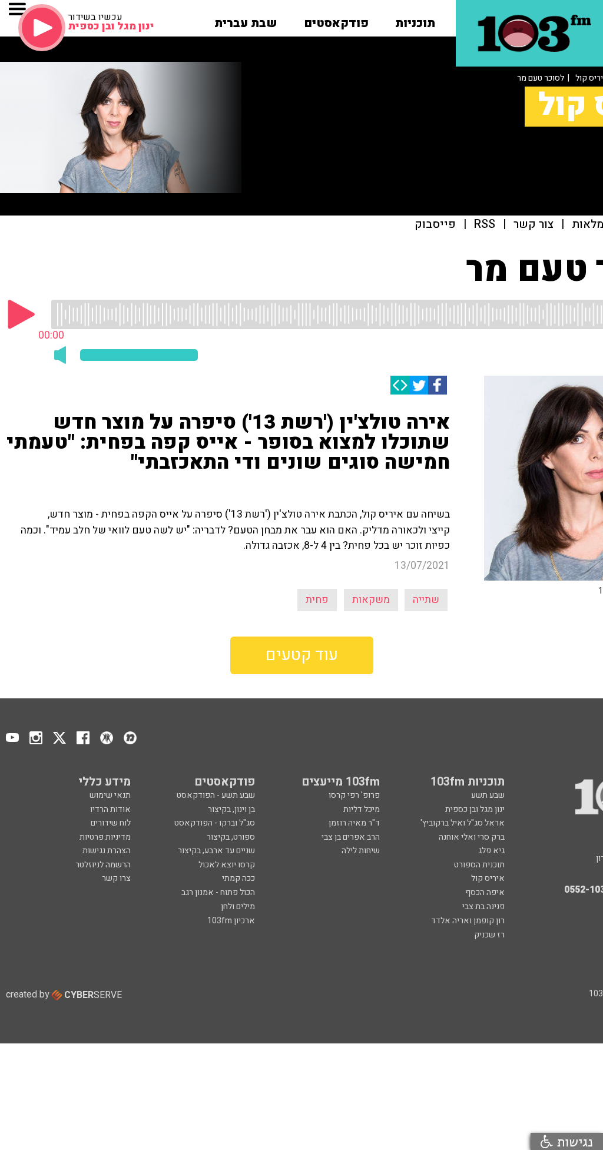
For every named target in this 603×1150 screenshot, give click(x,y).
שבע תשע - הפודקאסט (216, 795)
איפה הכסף (485, 892)
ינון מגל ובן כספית (475, 809)
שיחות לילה (361, 850)
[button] (415, 19)
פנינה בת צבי (483, 906)
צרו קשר (116, 878)
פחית (317, 599)
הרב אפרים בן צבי (351, 837)
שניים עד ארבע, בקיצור (216, 850)
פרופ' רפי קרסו (354, 795)
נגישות (573, 1141)
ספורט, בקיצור (231, 837)
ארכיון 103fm (231, 920)
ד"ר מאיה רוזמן (354, 822)
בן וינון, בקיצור (231, 809)
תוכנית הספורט (479, 864)
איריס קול (488, 878)
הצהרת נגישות (106, 850)
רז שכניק (489, 934)
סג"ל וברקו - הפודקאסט (214, 822)
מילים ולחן (238, 906)
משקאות (371, 599)
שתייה (426, 599)
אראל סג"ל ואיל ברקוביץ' (462, 822)
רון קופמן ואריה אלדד (468, 920)
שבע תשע (488, 795)
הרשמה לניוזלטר (103, 864)
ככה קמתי (238, 878)
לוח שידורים (111, 822)
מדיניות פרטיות (105, 837)
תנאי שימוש (110, 795)
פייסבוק (435, 224)
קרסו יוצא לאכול (226, 864)
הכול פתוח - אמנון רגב (218, 892)
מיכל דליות (361, 809)
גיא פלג (491, 850)
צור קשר (533, 224)
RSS (484, 224)
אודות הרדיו (110, 809)
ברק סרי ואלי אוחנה (472, 837)
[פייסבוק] (437, 385)
